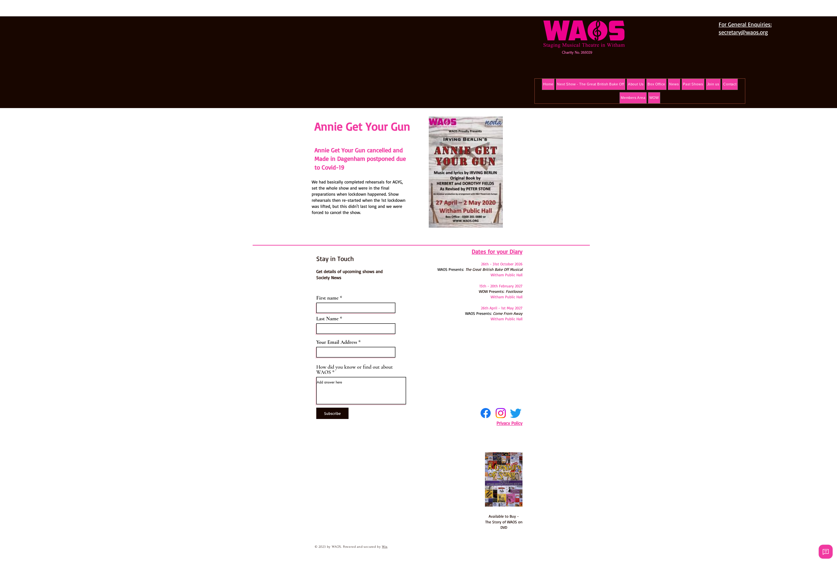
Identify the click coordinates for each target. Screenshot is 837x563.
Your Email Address (336, 342)
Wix (384, 547)
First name (327, 298)
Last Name (327, 318)
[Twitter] (515, 413)
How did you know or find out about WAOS (354, 370)
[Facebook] (485, 413)
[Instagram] (500, 413)
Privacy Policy (509, 423)
